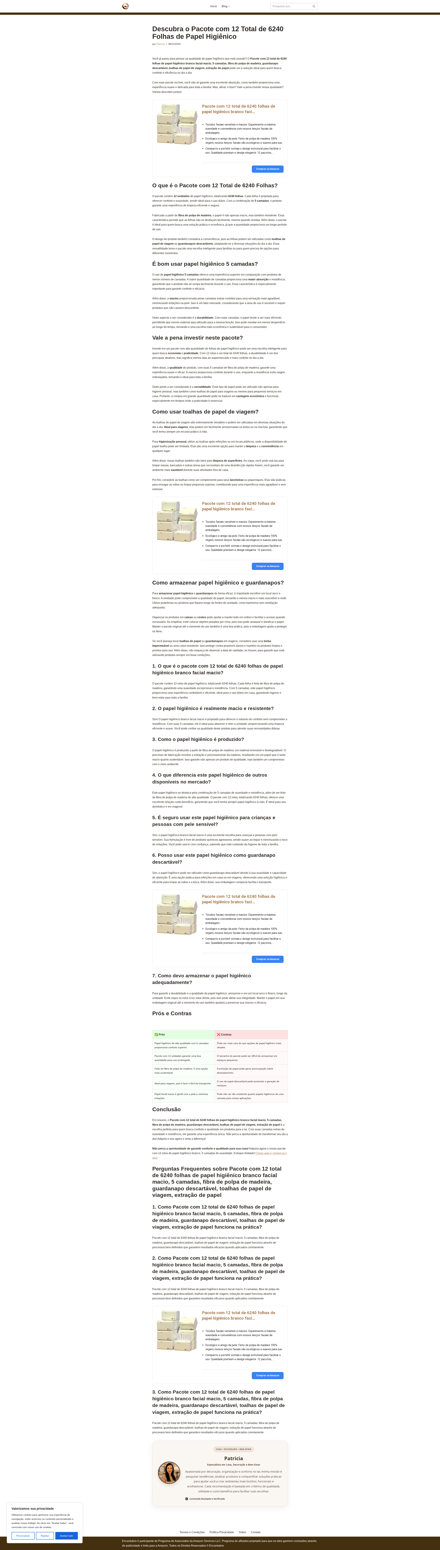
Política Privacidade (222, 1532)
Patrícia (161, 44)
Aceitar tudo (66, 1535)
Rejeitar (45, 1535)
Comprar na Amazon (267, 169)
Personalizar (23, 1535)
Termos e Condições (192, 1532)
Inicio (213, 6)
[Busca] (314, 6)
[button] (229, 6)
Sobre (242, 1532)
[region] (44, 1523)
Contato (256, 1532)
